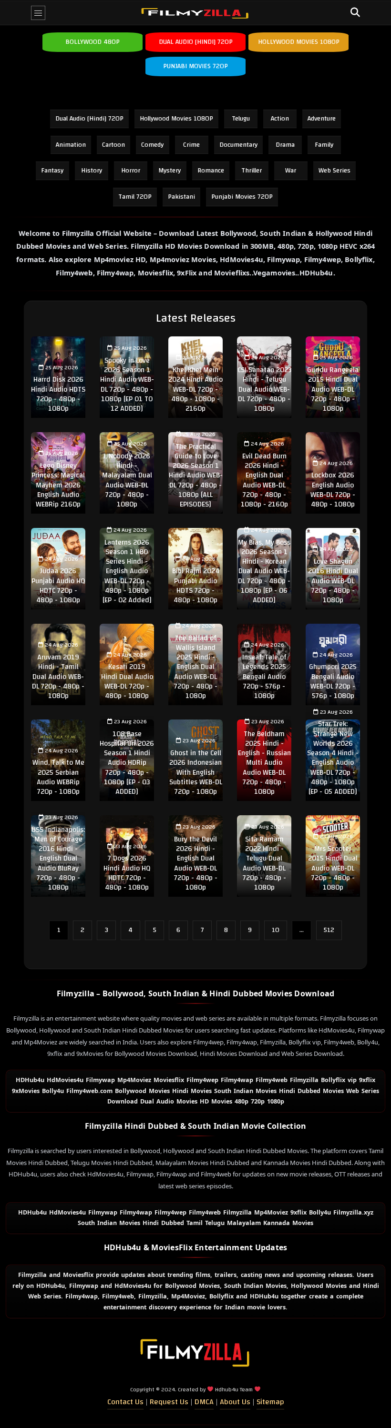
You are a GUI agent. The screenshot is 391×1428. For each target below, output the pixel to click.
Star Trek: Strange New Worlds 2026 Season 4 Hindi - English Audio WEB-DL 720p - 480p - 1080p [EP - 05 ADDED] (333, 758)
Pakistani (181, 197)
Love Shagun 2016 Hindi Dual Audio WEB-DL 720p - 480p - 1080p (333, 581)
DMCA (204, 1402)
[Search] (355, 13)
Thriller (251, 170)
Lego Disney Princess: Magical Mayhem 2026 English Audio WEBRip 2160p (58, 485)
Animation (71, 145)
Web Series (334, 170)
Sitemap (270, 1402)
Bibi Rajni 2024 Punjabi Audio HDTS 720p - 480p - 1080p (195, 586)
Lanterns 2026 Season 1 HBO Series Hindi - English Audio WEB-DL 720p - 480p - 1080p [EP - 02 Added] (127, 571)
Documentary (238, 145)
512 (329, 930)
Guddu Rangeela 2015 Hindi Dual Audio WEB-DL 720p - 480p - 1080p (333, 389)
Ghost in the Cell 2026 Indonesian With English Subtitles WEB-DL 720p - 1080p (195, 772)
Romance (210, 170)
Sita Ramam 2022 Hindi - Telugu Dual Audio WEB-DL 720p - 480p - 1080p (264, 863)
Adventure (322, 118)
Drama (285, 145)
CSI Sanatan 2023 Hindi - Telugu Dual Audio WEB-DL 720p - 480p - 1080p (264, 389)
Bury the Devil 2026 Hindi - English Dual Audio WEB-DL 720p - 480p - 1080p (195, 863)
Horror (130, 170)
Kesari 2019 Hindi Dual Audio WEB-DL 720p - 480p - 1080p (127, 681)
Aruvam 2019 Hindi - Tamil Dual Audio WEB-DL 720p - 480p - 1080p (58, 676)
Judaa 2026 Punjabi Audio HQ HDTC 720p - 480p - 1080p (58, 586)
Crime (191, 145)
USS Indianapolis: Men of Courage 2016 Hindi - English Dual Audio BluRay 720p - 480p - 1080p (58, 858)
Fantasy (52, 170)
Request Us (169, 1402)
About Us (235, 1402)
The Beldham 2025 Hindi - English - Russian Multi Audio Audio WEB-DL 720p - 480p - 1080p (264, 763)
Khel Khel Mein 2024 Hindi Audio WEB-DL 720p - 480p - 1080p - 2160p (195, 389)
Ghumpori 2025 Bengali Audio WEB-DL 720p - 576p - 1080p (333, 681)
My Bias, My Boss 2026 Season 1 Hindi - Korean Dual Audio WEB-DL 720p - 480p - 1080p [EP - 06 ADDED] (264, 571)
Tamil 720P (135, 197)
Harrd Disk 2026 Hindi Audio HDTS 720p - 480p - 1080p (58, 394)
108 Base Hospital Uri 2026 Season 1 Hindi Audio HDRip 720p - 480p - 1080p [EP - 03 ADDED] (127, 763)
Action (280, 118)
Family (324, 145)
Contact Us (125, 1402)
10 (275, 930)
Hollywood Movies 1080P (176, 118)
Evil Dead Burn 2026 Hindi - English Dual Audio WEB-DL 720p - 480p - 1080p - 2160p (264, 480)
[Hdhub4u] (195, 13)
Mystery (169, 170)
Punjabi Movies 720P (242, 197)
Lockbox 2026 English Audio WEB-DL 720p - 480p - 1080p (332, 490)
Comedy (152, 145)
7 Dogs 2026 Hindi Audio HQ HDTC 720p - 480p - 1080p (127, 873)
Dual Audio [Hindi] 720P (89, 118)
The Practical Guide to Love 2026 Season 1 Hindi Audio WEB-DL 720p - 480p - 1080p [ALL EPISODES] (196, 475)
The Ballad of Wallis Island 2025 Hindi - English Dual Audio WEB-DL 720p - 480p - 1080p (195, 667)
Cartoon (113, 145)
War (290, 170)
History (91, 170)
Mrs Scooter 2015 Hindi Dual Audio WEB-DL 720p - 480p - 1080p (333, 868)
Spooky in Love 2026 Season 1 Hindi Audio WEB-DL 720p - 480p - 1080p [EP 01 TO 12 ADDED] (127, 384)
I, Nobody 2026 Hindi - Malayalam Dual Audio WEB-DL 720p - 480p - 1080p (127, 480)
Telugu (241, 118)
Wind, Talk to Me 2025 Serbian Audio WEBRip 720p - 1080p (58, 777)
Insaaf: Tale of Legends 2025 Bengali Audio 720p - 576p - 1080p (264, 676)
